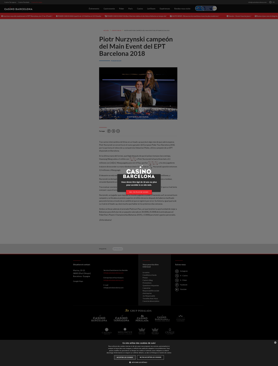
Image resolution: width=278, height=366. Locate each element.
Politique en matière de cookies (161, 353)
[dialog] (139, 353)
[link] (139, 192)
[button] (139, 362)
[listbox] (275, 342)
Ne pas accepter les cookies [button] (150, 357)
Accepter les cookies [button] (125, 357)
